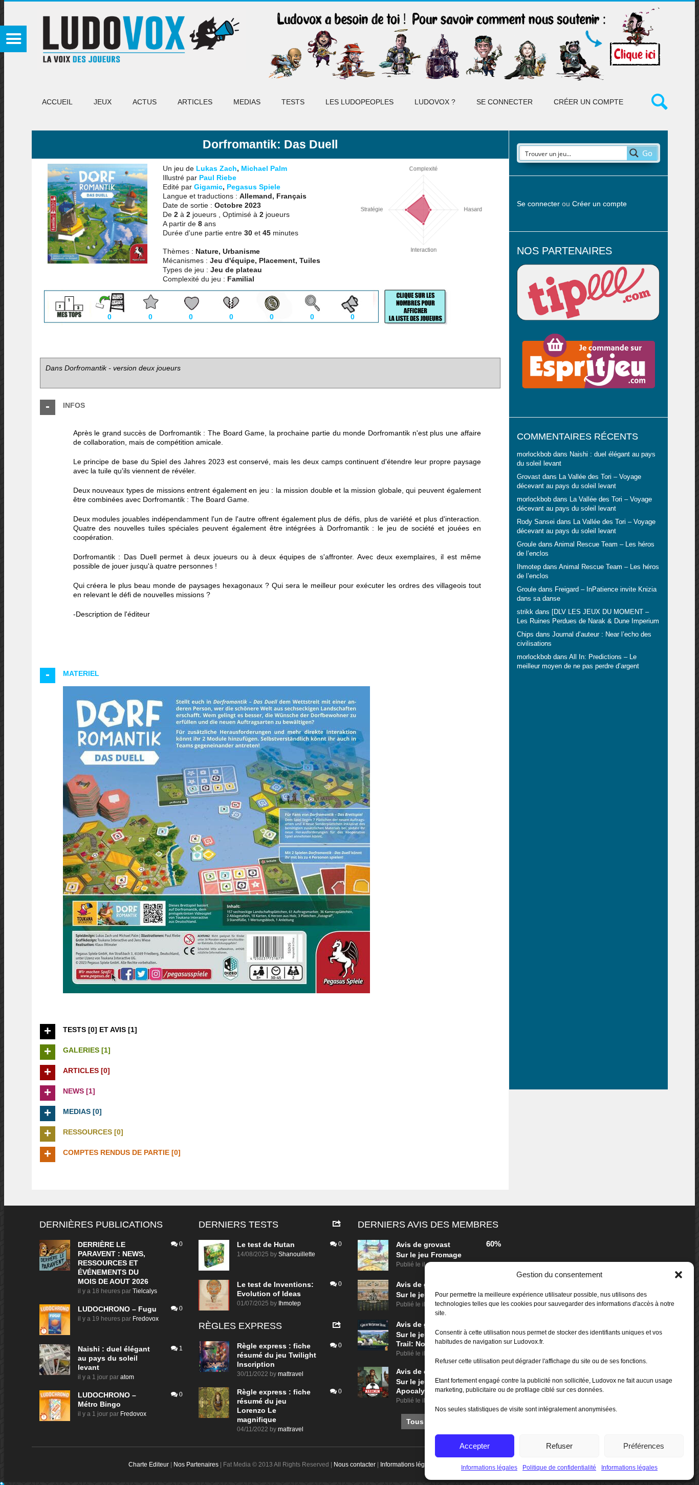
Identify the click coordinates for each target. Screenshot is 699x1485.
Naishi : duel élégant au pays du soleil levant (114, 1358)
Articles (195, 102)
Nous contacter (355, 1464)
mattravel (290, 1374)
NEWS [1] (79, 1091)
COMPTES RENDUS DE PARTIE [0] (122, 1152)
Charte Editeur (148, 1464)
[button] (678, 1275)
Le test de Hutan (266, 1244)
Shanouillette (296, 1254)
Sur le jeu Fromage (429, 1255)
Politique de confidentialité (559, 1467)
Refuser (559, 1446)
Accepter (475, 1446)
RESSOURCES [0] (93, 1132)
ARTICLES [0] (86, 1070)
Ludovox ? (434, 102)
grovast (437, 1244)
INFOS (74, 405)
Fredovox (146, 1318)
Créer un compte (588, 102)
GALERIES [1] (87, 1050)
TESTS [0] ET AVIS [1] (100, 1029)
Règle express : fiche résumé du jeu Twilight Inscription (276, 1355)
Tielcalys (145, 1291)
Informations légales (489, 1467)
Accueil (57, 102)
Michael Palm (264, 168)
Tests (292, 102)
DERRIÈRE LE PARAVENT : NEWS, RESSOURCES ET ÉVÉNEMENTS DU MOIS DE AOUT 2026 (113, 1262)
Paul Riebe (217, 177)
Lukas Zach (216, 168)
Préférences (643, 1446)
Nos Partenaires (196, 1464)
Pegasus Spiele (253, 187)
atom (127, 1377)
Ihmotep (529, 567)
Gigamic (208, 187)
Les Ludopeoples (359, 102)
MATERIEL (81, 673)
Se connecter (504, 102)
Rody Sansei (536, 522)
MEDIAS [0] (82, 1111)
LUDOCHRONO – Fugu (117, 1309)
